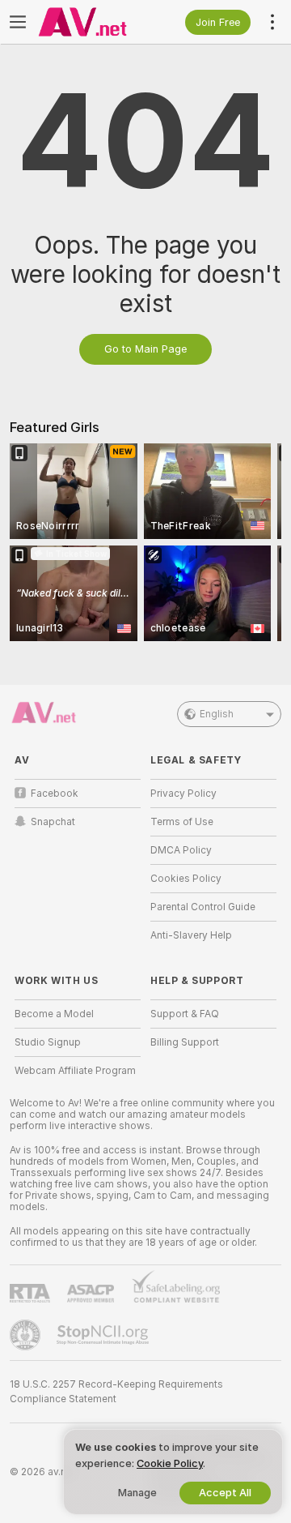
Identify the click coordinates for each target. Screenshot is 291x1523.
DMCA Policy (181, 850)
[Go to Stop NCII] (104, 1335)
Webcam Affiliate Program (75, 1070)
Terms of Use (181, 822)
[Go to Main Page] (91, 22)
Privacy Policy (183, 793)
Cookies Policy (185, 878)
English (217, 714)
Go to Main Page (145, 349)
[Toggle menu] (18, 22)
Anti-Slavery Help (191, 935)
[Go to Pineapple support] (27, 1335)
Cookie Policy (170, 1463)
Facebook (54, 793)
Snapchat (53, 822)
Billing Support (184, 1042)
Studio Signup (48, 1042)
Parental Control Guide (202, 907)
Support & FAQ (184, 1014)
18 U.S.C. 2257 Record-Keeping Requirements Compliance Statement (116, 1392)
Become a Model (54, 1014)
